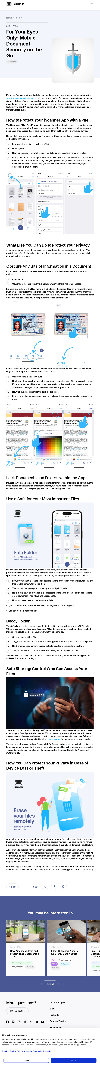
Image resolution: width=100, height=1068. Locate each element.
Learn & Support (57, 1002)
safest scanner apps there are (20, 98)
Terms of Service (58, 1021)
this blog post (54, 739)
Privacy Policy (56, 1027)
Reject (26, 1060)
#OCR (54, 964)
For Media (54, 1015)
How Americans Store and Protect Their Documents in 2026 (24, 954)
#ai (53, 960)
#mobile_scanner (65, 960)
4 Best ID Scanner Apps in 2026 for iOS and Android (64, 952)
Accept (73, 1060)
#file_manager (17, 967)
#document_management (21, 963)
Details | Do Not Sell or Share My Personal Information (27, 1051)
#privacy (12, 61)
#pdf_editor (65, 964)
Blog (52, 1008)
